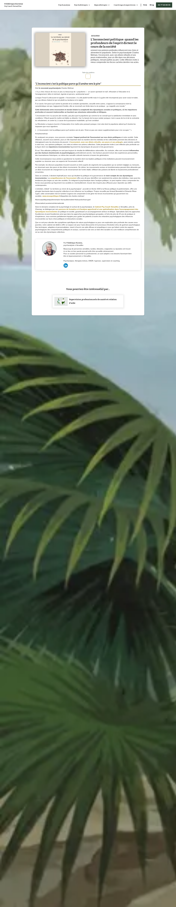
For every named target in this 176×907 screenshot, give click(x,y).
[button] (82, 5)
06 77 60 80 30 (164, 5)
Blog (152, 5)
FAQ (145, 5)
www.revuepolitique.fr (51, 196)
